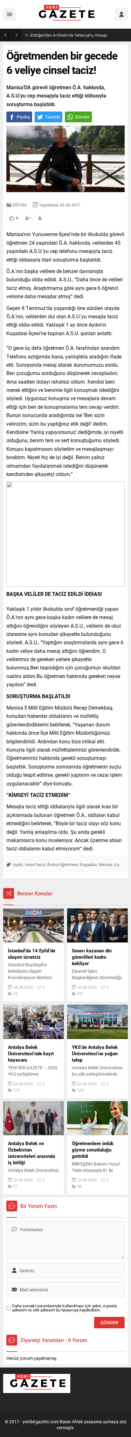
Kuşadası (88, 864)
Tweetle (52, 117)
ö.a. (117, 864)
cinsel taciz (35, 864)
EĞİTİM (19, 205)
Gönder (82, 117)
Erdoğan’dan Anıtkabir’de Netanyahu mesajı (68, 35)
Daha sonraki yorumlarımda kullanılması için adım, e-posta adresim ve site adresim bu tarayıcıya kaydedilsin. (64, 1308)
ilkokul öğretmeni (62, 864)
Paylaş (23, 117)
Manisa (105, 864)
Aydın (18, 864)
